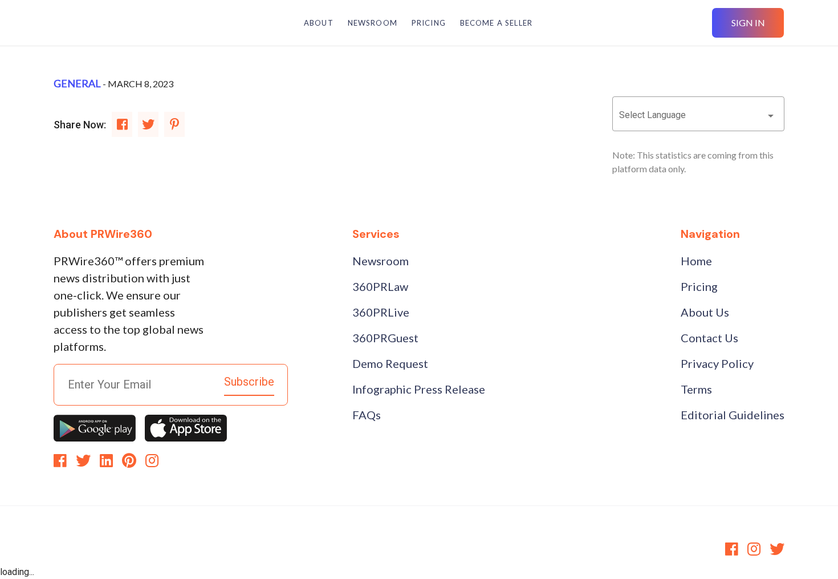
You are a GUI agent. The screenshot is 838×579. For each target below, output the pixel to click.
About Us (705, 312)
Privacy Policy (717, 363)
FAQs (366, 415)
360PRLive (380, 312)
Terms (696, 389)
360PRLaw (380, 286)
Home (696, 261)
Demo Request (390, 363)
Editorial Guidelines (732, 415)
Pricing (699, 286)
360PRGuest (385, 338)
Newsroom (380, 261)
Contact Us (709, 338)
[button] (698, 115)
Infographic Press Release (418, 389)
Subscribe (249, 381)
